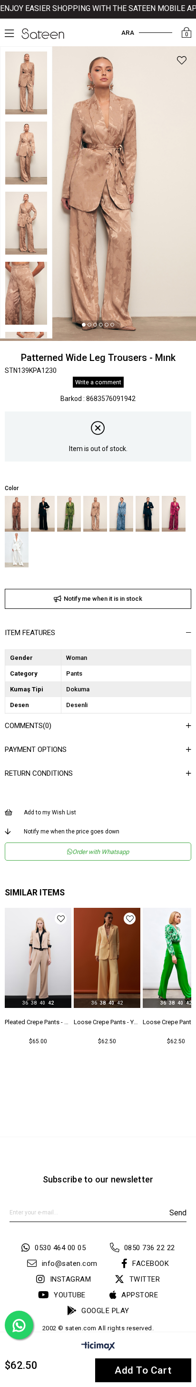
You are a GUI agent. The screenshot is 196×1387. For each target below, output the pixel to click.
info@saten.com (70, 1263)
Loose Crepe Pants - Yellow (38, 1022)
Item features (30, 632)
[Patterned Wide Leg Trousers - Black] (43, 514)
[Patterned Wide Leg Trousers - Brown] (17, 514)
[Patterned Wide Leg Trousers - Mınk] (95, 514)
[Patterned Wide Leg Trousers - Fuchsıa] (174, 514)
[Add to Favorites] (181, 61)
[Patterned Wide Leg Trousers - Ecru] (17, 549)
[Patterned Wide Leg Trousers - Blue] (147, 514)
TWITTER (144, 1279)
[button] (84, 325)
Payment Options (36, 749)
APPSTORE (139, 1295)
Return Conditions (39, 773)
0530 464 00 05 (60, 1247)
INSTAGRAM (70, 1279)
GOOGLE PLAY (105, 1310)
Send (177, 1212)
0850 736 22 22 (149, 1247)
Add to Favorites (61, 919)
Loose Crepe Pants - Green (107, 1022)
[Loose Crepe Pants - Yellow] (38, 958)
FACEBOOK (150, 1263)
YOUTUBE (70, 1295)
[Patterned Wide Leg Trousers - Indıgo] (121, 514)
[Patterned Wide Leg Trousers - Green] (69, 514)
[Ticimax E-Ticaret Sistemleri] (98, 1348)
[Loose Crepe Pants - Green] (107, 958)
